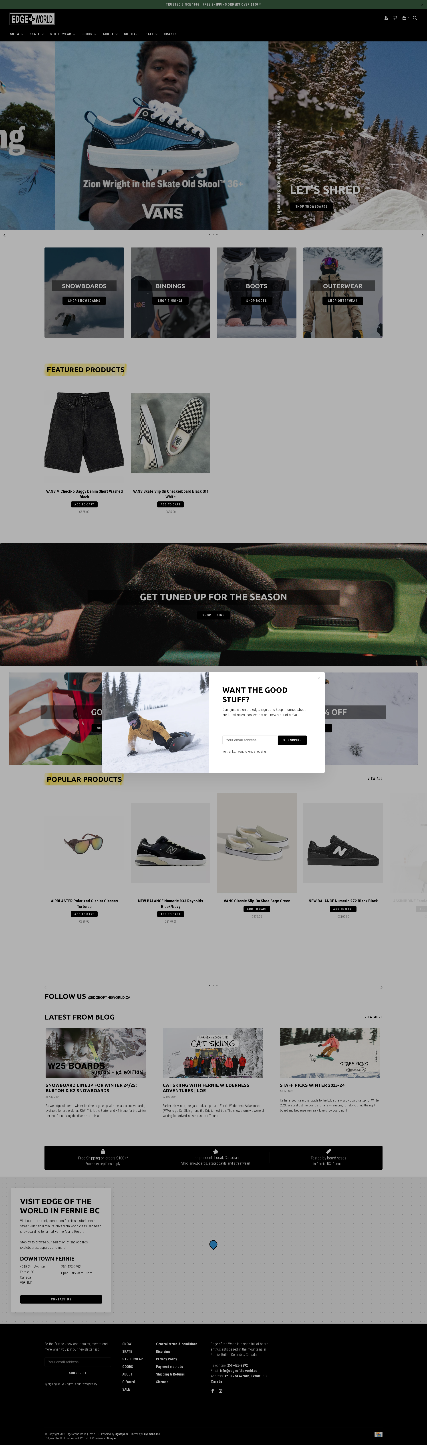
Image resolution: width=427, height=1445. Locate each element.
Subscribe (292, 740)
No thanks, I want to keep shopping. (244, 751)
